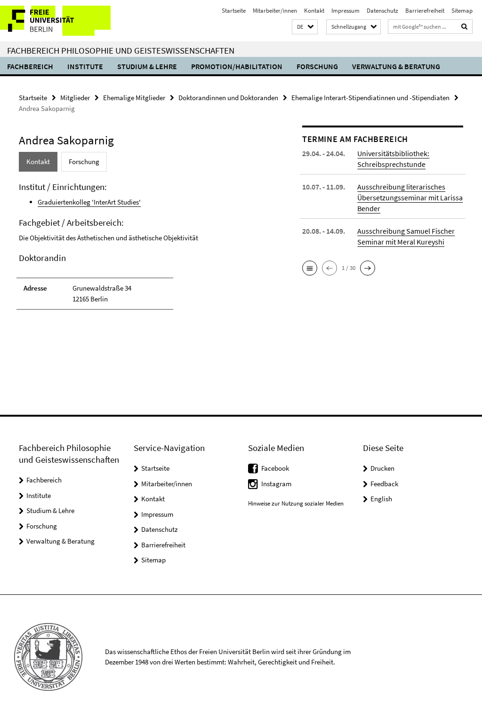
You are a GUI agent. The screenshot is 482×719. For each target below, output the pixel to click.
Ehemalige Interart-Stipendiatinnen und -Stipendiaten (370, 97)
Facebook (275, 468)
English (381, 498)
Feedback (384, 483)
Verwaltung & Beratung (396, 66)
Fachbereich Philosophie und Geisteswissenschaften (120, 50)
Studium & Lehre (147, 66)
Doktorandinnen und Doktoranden (228, 97)
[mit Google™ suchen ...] (464, 26)
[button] (305, 27)
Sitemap (462, 11)
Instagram (276, 483)
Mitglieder (75, 97)
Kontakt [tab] (38, 161)
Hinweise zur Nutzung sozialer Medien (296, 503)
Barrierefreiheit (424, 11)
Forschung (317, 66)
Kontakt (314, 11)
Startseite (234, 11)
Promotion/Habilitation (236, 66)
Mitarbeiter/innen (275, 11)
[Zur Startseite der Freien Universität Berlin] (62, 21)
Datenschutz (382, 11)
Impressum (345, 11)
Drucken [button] (382, 468)
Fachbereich (30, 66)
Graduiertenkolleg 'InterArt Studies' (89, 202)
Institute (85, 66)
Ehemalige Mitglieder (134, 97)
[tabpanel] (145, 250)
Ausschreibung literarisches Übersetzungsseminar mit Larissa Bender (410, 197)
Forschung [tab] (84, 161)
